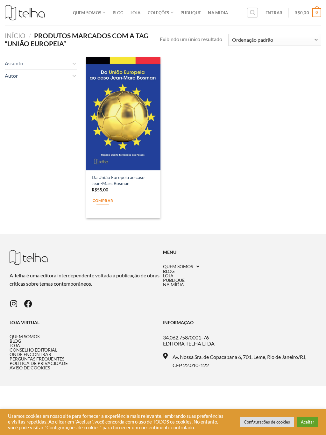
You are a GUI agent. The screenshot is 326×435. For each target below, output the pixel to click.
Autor (11, 76)
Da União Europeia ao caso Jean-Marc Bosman (118, 180)
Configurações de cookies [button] (267, 421)
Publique (191, 12)
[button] (239, 266)
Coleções (158, 12)
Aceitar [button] (307, 421)
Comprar (103, 200)
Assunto (14, 63)
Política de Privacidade (39, 363)
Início (15, 35)
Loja (136, 12)
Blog (118, 12)
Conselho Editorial (33, 350)
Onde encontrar (30, 354)
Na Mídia (218, 12)
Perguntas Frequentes (37, 359)
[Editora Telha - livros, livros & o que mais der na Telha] (25, 13)
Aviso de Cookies (30, 368)
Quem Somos (87, 12)
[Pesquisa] (252, 13)
